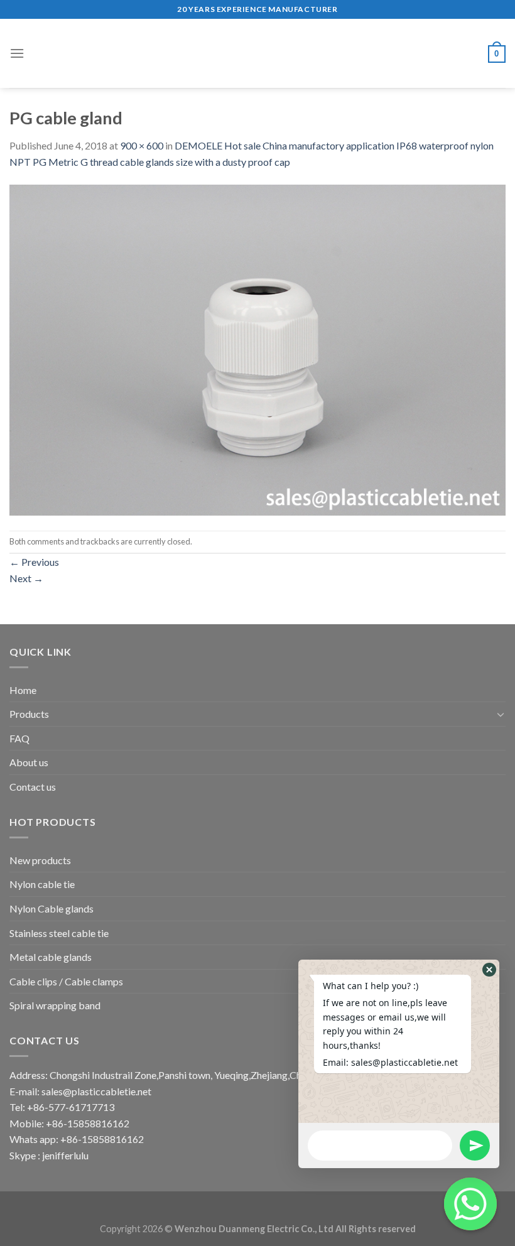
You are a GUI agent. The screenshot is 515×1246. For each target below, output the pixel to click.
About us (28, 762)
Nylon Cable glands (51, 908)
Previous (34, 562)
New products (40, 860)
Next (26, 578)
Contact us (32, 787)
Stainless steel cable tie (59, 933)
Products (29, 714)
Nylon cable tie (42, 884)
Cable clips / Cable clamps (66, 981)
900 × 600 (141, 145)
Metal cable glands (50, 957)
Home (22, 690)
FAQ (19, 738)
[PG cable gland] (257, 349)
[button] (489, 970)
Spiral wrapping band (54, 1005)
